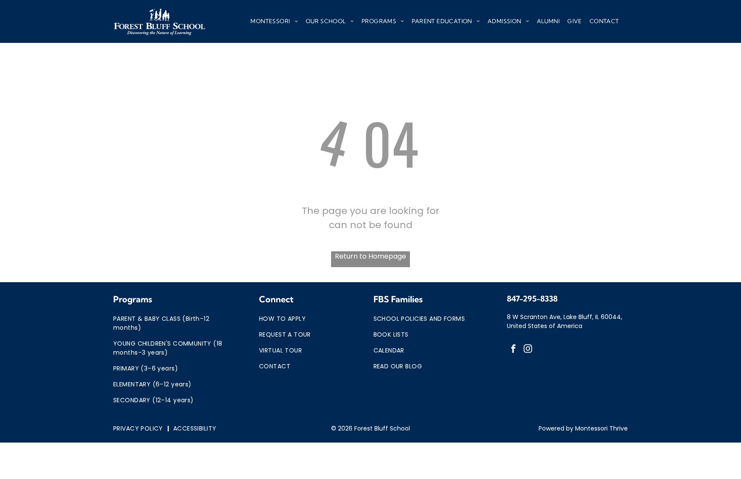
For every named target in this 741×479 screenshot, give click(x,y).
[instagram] (527, 349)
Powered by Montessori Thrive (583, 428)
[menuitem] (274, 21)
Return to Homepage (370, 256)
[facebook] (513, 349)
